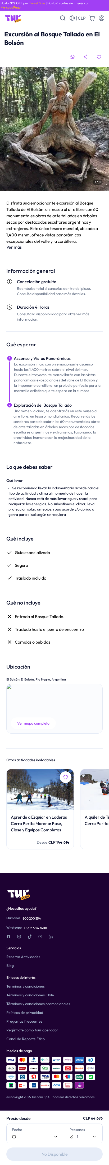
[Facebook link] (8, 936)
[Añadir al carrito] (92, 18)
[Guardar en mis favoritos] (99, 57)
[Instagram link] (19, 936)
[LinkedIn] (51, 936)
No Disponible (55, 1154)
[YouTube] (40, 936)
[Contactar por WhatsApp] (72, 57)
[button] (54, 709)
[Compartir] (86, 57)
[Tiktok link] (30, 936)
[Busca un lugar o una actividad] (63, 18)
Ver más (14, 247)
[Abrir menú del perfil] (101, 18)
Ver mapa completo (33, 723)
